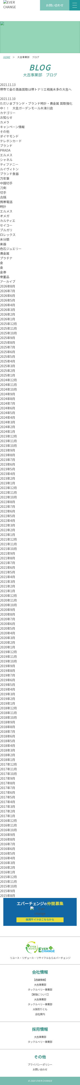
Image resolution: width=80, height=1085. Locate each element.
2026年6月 (7, 295)
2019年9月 (7, 666)
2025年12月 (8, 323)
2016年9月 (7, 834)
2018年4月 (7, 745)
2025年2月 (7, 370)
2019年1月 (7, 703)
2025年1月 (7, 375)
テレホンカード (11, 141)
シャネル (6, 159)
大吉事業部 (40, 984)
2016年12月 (8, 820)
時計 (3, 206)
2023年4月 (7, 473)
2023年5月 (7, 469)
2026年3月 (7, 309)
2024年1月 (7, 431)
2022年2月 (7, 530)
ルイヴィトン (9, 169)
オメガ (4, 216)
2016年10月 (8, 830)
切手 (3, 192)
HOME (6, 57)
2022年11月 (8, 492)
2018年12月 (8, 708)
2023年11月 (8, 441)
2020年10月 (8, 605)
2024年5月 (7, 412)
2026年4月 (7, 305)
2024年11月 (8, 384)
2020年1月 (7, 647)
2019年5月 (7, 684)
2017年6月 (7, 792)
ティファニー (9, 164)
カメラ (4, 122)
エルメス (6, 155)
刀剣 (3, 187)
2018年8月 (7, 727)
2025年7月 (7, 347)
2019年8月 (7, 670)
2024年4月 (7, 417)
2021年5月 (7, 572)
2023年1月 (7, 483)
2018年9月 (7, 722)
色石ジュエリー (11, 248)
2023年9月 (7, 450)
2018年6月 (7, 736)
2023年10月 (8, 445)
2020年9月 (7, 609)
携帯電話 (6, 202)
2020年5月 (7, 628)
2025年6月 (7, 352)
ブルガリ (6, 230)
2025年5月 (7, 356)
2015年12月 (8, 877)
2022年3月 (7, 525)
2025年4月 (7, 361)
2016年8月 (7, 839)
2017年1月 (7, 816)
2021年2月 (7, 586)
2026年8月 (7, 286)
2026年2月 (7, 314)
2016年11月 (8, 825)
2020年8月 (7, 614)
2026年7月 (7, 291)
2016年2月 (7, 867)
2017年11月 (8, 769)
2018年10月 (8, 717)
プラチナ (6, 258)
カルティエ (7, 220)
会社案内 (40, 1014)
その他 (4, 131)
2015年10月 (8, 886)
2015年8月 (7, 895)
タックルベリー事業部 (40, 989)
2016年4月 (7, 858)
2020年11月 (8, 600)
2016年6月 (7, 848)
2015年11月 (8, 881)
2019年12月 (8, 652)
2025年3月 (7, 366)
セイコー (6, 225)
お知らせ (6, 117)
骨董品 (4, 277)
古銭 (3, 197)
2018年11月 (8, 712)
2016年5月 (7, 853)
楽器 (3, 244)
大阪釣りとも (40, 1009)
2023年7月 (7, 459)
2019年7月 (7, 675)
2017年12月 (8, 764)
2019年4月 (7, 689)
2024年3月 (7, 422)
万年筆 (4, 178)
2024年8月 (7, 398)
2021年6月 (7, 567)
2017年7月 (7, 787)
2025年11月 (8, 328)
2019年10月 (8, 661)
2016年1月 (7, 872)
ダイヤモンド (9, 136)
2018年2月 (7, 755)
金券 (3, 272)
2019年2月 (7, 698)
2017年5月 (7, 797)
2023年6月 (7, 464)
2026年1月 (7, 319)
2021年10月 (8, 548)
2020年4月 (7, 633)
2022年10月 (8, 497)
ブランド (6, 145)
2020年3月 (7, 637)
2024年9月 (7, 394)
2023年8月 (7, 455)
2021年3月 (7, 581)
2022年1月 (7, 534)
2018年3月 (7, 750)
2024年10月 (8, 389)
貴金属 (4, 253)
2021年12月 (8, 539)
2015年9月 (7, 891)
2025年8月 (7, 342)
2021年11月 (8, 544)
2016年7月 (7, 844)
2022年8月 (7, 502)
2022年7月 (7, 506)
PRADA (5, 150)
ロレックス (8, 234)
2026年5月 (7, 300)
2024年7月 (7, 403)
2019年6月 (7, 680)
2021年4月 (7, 577)
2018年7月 (7, 731)
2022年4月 (7, 520)
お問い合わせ (54, 5)
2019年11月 (8, 656)
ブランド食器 (9, 173)
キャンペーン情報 (12, 127)
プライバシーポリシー (40, 1064)
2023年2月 (7, 478)
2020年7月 (7, 619)
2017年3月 (7, 806)
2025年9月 (7, 337)
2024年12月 (8, 380)
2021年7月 (7, 562)
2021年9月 (7, 553)
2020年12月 (8, 595)
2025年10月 (8, 333)
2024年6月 (7, 408)
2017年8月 (7, 783)
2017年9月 (7, 778)
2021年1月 (7, 591)
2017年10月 (8, 773)
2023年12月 (8, 436)
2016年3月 (7, 862)
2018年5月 (7, 741)
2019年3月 (7, 694)
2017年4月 (7, 802)
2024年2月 (7, 427)
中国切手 (6, 183)
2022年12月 (8, 487)
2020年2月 (7, 642)
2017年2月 (7, 811)
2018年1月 (7, 759)
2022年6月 (7, 511)
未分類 (4, 239)
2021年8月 (7, 558)
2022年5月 (7, 516)
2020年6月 (7, 623)
